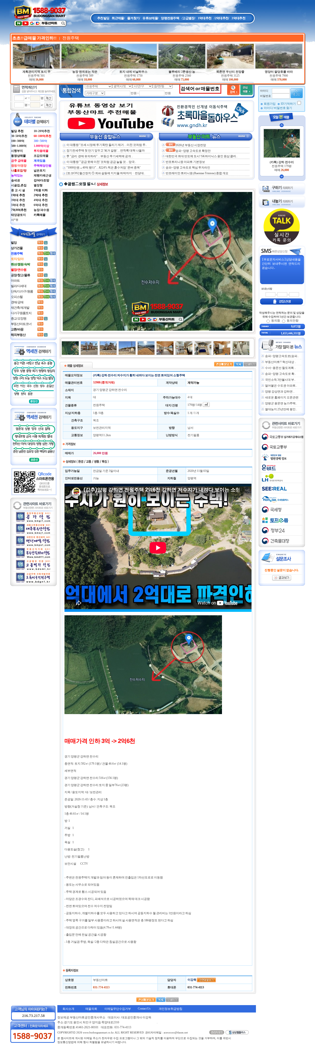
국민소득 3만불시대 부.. (280, 379)
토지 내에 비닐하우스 (133, 71)
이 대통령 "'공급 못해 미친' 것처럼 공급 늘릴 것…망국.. (101, 162)
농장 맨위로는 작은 (84, 71)
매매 (32, 79)
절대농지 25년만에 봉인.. (281, 409)
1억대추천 (205, 18)
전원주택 (36, 75)
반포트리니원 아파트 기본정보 (185, 162)
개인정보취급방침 (170, 1009)
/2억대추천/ (221, 18)
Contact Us (144, 1008)
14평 (199, 405)
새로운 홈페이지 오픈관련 (282, 397)
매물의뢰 (91, 1009)
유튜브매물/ (150, 18)
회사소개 (68, 1009)
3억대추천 (238, 18)
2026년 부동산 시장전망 (190, 145)
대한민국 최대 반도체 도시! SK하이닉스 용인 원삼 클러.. (201, 156)
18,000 (88, 79)
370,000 (282, 79)
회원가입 (270, 103)
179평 (191, 405)
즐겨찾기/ (133, 18)
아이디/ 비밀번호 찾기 (278, 108)
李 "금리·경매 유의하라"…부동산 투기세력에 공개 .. (99, 156)
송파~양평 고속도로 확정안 (193, 151)
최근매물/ (118, 18)
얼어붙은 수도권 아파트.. (281, 385)
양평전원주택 (170, 18)
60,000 (136, 79)
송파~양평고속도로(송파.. (282, 356)
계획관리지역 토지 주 (36, 71)
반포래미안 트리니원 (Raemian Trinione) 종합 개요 (197, 173)
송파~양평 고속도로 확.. (280, 374)
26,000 (285, 170)
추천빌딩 (103, 18)
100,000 (233, 79)
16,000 (39, 79)
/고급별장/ (188, 18)
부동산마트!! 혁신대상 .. (280, 362)
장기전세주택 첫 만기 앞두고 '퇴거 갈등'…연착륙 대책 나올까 (105, 150)
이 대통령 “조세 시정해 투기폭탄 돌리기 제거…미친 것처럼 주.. (106, 145)
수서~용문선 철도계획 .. (280, 368)
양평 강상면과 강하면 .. (280, 391)
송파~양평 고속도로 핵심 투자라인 (188, 167)
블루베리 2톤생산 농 (182, 71)
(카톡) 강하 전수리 (282, 162)
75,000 (185, 79)
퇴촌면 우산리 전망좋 (230, 71)
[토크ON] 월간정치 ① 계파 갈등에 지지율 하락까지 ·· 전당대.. (105, 173)
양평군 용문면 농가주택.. (281, 403)
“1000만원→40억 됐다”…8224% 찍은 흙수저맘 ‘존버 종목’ (103, 167)
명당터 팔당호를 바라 (279, 71)
